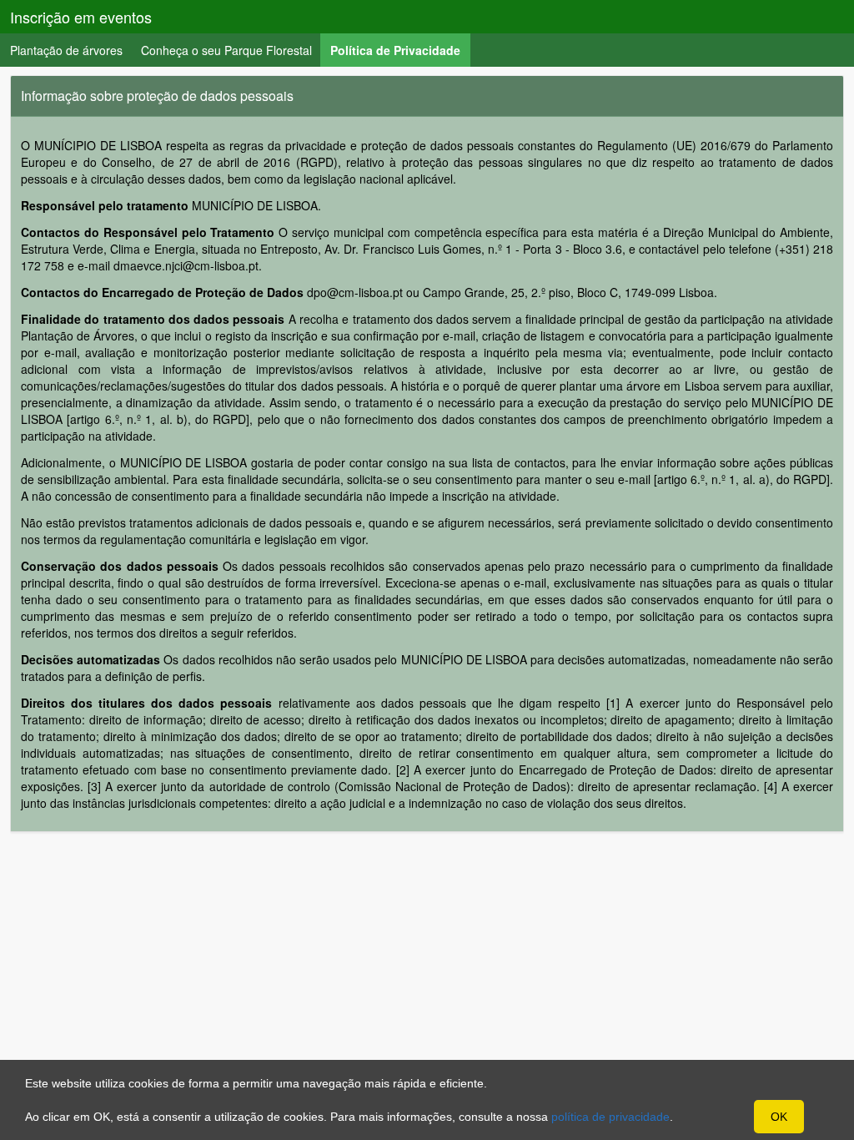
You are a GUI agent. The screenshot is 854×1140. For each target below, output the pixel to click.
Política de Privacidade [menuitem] (400, 49)
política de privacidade (610, 1116)
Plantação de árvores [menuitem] (66, 50)
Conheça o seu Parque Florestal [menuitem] (226, 50)
